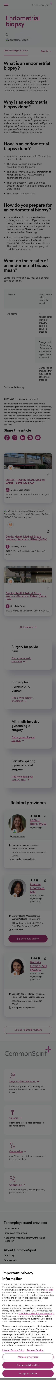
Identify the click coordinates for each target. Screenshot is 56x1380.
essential (48, 1289)
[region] (28, 1321)
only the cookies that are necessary (36, 1313)
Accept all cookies (28, 1373)
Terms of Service (35, 1350)
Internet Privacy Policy (13, 1350)
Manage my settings (28, 1357)
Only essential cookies (28, 1365)
